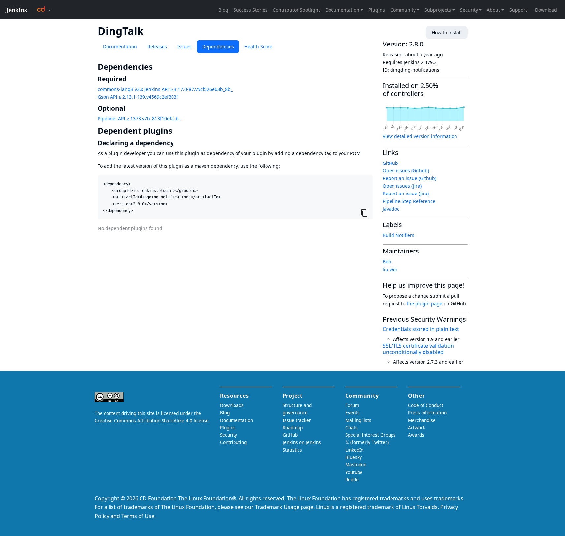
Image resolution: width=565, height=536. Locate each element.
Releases (157, 47)
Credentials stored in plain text (421, 329)
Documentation (120, 47)
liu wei (390, 269)
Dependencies (218, 47)
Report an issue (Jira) (406, 193)
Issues (184, 47)
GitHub (390, 163)
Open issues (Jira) (402, 186)
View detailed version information (420, 136)
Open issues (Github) (406, 170)
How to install (447, 32)
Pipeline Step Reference (409, 201)
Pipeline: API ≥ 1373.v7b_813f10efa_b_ (139, 118)
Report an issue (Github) (409, 178)
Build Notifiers (398, 235)
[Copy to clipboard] (364, 213)
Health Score (258, 47)
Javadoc (391, 209)
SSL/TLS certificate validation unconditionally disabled (418, 349)
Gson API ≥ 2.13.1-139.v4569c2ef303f (138, 97)
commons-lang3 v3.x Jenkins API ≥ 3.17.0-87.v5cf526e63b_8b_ (165, 89)
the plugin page (424, 303)
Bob (387, 261)
